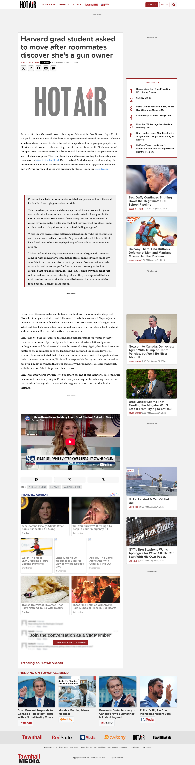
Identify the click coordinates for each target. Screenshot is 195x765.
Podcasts (49, 4)
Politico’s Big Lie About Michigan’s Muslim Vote (155, 712)
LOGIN (164, 4)
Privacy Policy (112, 747)
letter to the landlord (47, 160)
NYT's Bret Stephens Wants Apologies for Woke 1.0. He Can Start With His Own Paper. (151, 553)
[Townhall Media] (29, 759)
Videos (64, 4)
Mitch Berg (134, 506)
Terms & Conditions (97, 747)
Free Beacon (101, 169)
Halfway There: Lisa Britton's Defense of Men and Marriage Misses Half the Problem (155, 148)
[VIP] (105, 5)
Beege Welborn (136, 208)
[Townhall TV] (92, 5)
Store (77, 4)
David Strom (135, 260)
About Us (48, 747)
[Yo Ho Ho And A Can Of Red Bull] (151, 481)
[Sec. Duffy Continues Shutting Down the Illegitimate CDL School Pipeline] (151, 179)
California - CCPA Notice (141, 747)
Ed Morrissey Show (60, 747)
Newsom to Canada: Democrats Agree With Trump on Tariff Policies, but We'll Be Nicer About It (151, 352)
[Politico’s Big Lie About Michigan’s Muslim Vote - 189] (158, 691)
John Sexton (30, 62)
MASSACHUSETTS (72, 487)
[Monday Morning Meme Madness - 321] (77, 691)
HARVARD (55, 487)
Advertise (85, 747)
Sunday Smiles (143, 97)
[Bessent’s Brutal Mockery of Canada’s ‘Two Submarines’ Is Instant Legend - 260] (117, 691)
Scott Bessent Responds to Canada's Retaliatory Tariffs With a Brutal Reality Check (35, 714)
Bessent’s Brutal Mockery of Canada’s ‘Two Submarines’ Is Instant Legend (117, 714)
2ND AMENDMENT (37, 487)
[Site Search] (174, 4)
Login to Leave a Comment (70, 642)
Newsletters (74, 747)
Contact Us (123, 747)
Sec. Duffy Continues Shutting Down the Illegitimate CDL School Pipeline (150, 201)
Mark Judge (134, 560)
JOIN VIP (151, 4)
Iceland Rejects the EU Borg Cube (153, 115)
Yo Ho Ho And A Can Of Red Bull (149, 501)
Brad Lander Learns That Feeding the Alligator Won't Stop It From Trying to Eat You (155, 136)
